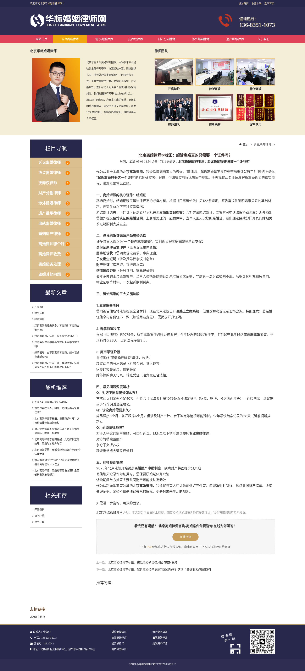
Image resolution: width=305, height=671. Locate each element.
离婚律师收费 (49, 254)
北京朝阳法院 (37, 617)
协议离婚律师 (104, 39)
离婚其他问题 (49, 274)
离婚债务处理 (49, 264)
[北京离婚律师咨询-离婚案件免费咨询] (68, 26)
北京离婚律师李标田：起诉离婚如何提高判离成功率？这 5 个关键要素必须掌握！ (160, 569)
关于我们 (263, 39)
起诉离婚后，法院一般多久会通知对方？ (56, 336)
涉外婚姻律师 (201, 39)
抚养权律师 (135, 39)
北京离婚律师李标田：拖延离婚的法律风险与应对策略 (143, 562)
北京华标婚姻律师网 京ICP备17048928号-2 (152, 664)
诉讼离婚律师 (70, 39)
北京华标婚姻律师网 (109, 512)
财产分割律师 (167, 39)
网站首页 (41, 39)
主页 (246, 144)
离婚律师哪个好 (51, 244)
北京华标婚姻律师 (43, 51)
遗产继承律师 (235, 39)
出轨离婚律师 (49, 224)
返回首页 (269, 3)
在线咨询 (185, 536)
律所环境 (39, 313)
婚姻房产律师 (49, 234)
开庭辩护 (39, 307)
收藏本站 (256, 3)
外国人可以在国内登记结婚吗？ (51, 402)
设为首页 (244, 3)
